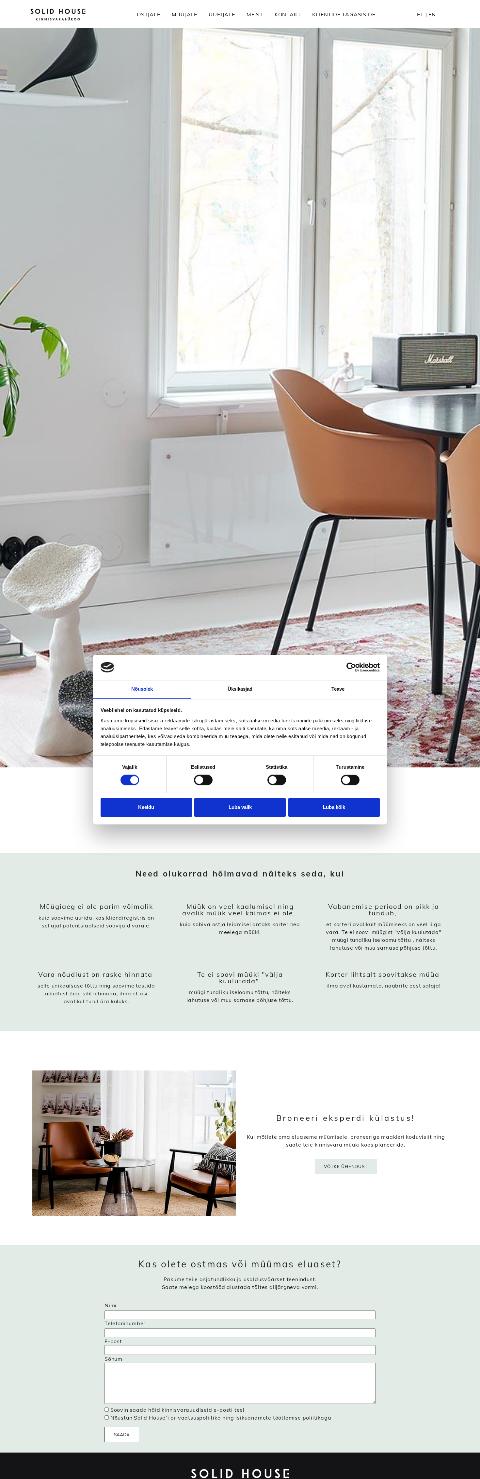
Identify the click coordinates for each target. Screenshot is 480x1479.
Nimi (110, 1305)
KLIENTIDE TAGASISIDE (343, 14)
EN (432, 14)
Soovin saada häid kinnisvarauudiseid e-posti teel (177, 1410)
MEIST (255, 14)
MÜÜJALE (185, 14)
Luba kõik (334, 807)
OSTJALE (148, 14)
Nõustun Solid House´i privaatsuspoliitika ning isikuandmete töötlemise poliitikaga (220, 1417)
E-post (113, 1341)
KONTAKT (288, 14)
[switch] (203, 780)
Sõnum (113, 1359)
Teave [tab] (338, 689)
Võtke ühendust (345, 1166)
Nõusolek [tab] (142, 689)
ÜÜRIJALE (222, 14)
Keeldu (146, 807)
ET (420, 14)
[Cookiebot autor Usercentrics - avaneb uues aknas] (351, 667)
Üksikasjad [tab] (240, 689)
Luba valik (240, 807)
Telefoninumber (125, 1323)
